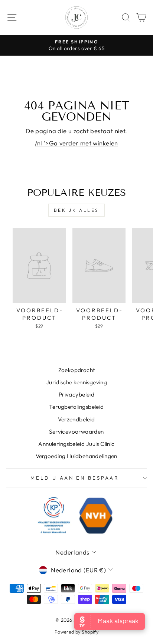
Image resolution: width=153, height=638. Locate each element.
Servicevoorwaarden (76, 431)
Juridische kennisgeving (76, 382)
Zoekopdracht (76, 370)
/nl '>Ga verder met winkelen (76, 143)
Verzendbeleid (76, 419)
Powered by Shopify (76, 632)
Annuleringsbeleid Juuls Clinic (76, 443)
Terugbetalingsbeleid (76, 406)
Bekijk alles (76, 210)
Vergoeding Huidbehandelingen (76, 456)
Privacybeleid (76, 394)
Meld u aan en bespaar (74, 478)
